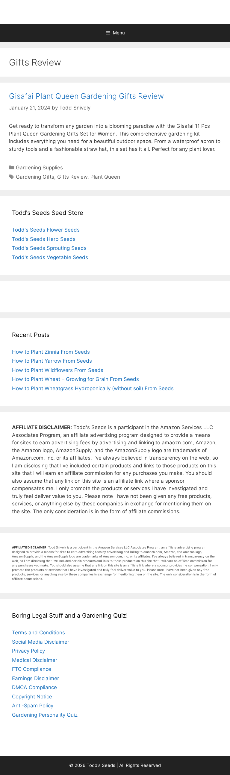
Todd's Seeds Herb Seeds (43, 239)
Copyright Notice (32, 697)
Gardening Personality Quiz (45, 715)
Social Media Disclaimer (40, 642)
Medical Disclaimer (34, 660)
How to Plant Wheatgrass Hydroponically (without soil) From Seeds (93, 388)
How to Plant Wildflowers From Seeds (57, 370)
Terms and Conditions (38, 633)
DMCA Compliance (34, 687)
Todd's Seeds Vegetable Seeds (50, 257)
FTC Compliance (31, 669)
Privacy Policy (28, 651)
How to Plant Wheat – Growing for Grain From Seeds (75, 379)
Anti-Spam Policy (32, 706)
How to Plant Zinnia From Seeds (51, 352)
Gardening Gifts (35, 177)
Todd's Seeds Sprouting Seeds (49, 248)
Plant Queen (105, 177)
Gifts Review (72, 177)
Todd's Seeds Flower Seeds (46, 230)
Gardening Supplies (39, 168)
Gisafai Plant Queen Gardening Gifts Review (86, 96)
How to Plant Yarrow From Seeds (52, 361)
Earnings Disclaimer (35, 678)
